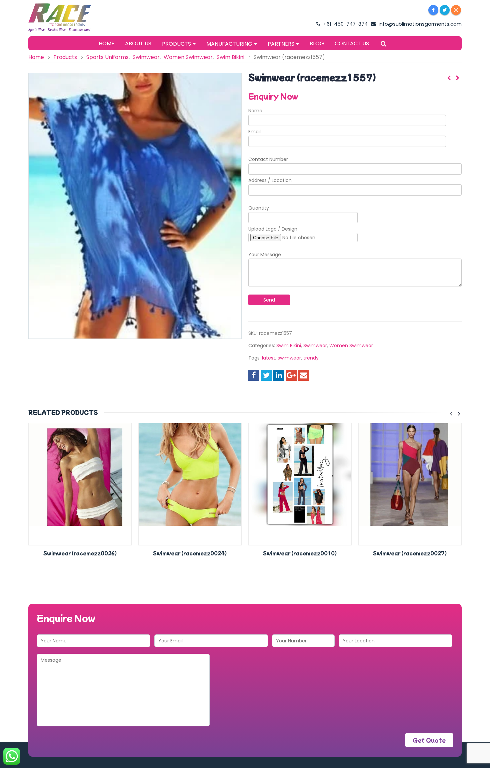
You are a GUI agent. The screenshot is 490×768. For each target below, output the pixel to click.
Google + (291, 375)
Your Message (264, 254)
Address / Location (270, 180)
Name (255, 110)
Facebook (253, 375)
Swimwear (315, 345)
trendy (311, 358)
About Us (138, 43)
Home (106, 43)
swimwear (289, 358)
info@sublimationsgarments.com (419, 23)
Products (176, 44)
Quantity (258, 208)
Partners (281, 44)
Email (254, 131)
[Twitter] (445, 10)
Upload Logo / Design (272, 229)
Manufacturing (229, 44)
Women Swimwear (351, 345)
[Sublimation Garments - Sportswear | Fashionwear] (70, 17)
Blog (317, 43)
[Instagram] (456, 10)
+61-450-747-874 (345, 23)
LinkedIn (278, 375)
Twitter (266, 375)
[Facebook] (433, 10)
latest (268, 358)
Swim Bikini (288, 345)
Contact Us (352, 43)
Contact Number (268, 159)
